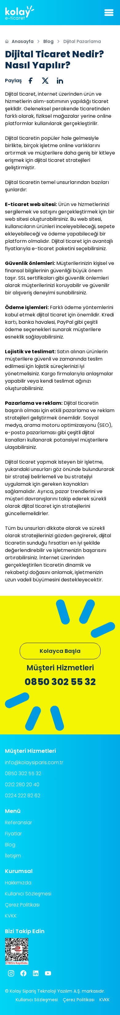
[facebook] (30, 81)
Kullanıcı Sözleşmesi (28, 893)
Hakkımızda (18, 882)
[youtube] (48, 973)
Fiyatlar (13, 833)
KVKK (11, 915)
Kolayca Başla (60, 651)
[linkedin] (60, 81)
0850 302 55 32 (60, 682)
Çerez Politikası (22, 904)
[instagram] (11, 973)
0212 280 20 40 (22, 784)
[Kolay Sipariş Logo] (19, 12)
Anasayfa (23, 41)
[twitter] (45, 81)
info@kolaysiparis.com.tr (34, 762)
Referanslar (18, 822)
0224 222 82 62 (22, 795)
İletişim (13, 855)
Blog (48, 41)
